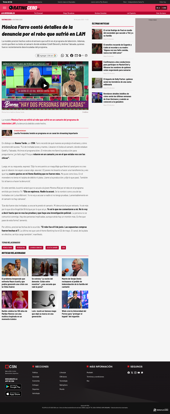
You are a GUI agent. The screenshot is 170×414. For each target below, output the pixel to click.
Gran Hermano (161, 13)
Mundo (62, 389)
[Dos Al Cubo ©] (161, 411)
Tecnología (63, 381)
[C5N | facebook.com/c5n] (129, 372)
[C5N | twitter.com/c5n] (132, 372)
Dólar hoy (163, 2)
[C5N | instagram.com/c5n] (136, 372)
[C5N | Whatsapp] (142, 372)
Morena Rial (21, 248)
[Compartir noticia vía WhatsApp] (62, 55)
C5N (63, 248)
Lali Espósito (131, 13)
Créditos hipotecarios (35, 2)
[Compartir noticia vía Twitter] (67, 55)
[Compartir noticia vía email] (76, 55)
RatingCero (17, 19)
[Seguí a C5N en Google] (80, 56)
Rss (88, 381)
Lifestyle (63, 372)
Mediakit (90, 372)
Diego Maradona (68, 13)
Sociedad (35, 376)
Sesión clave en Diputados (66, 2)
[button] (86, 55)
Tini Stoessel (38, 13)
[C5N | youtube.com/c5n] (139, 372)
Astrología (36, 393)
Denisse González (101, 13)
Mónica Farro (7, 248)
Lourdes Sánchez (36, 248)
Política (35, 372)
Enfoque (35, 385)
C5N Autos (63, 376)
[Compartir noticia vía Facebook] (71, 55)
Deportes (35, 389)
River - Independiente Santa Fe (133, 2)
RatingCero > (7, 19)
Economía (35, 381)
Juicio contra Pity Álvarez (99, 2)
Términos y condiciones (95, 376)
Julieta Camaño (52, 248)
